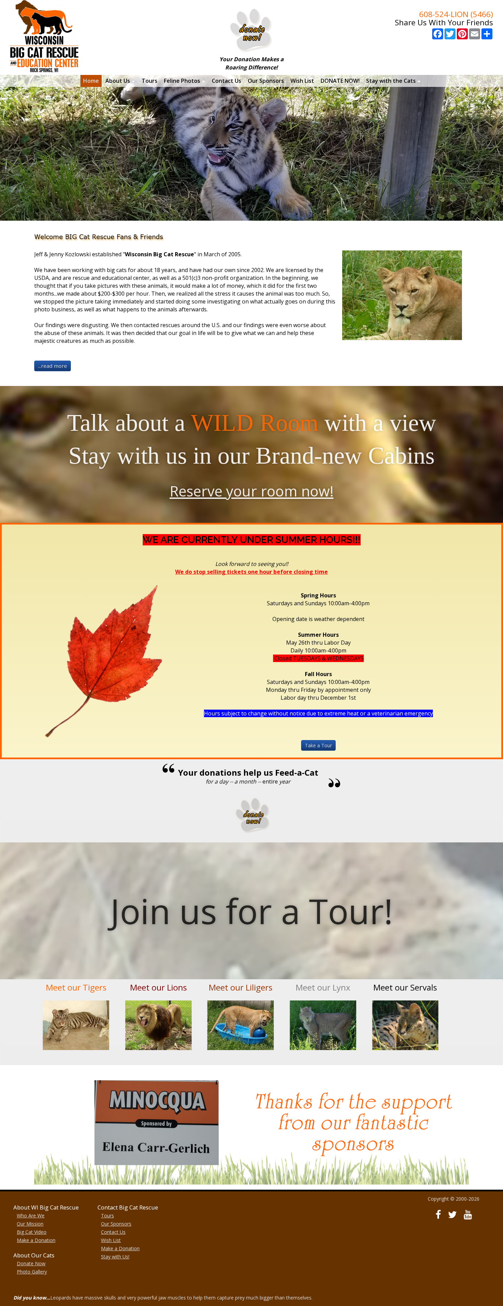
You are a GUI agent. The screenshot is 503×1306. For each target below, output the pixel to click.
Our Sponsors (116, 1223)
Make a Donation (36, 1240)
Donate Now (31, 1263)
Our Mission (30, 1223)
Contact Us (113, 1232)
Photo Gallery (32, 1271)
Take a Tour (318, 745)
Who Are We (30, 1215)
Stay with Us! (115, 1256)
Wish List (111, 1240)
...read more (52, 365)
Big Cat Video (32, 1232)
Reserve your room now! (252, 491)
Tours (107, 1215)
